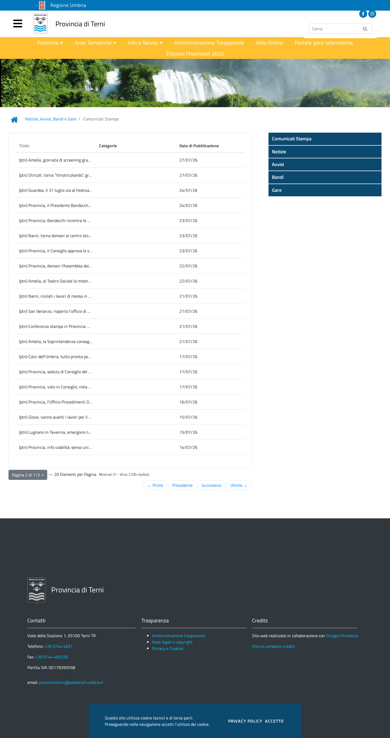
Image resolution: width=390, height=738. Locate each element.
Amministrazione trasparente (178, 635)
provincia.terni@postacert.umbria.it (71, 682)
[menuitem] (50, 42)
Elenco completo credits (273, 646)
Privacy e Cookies (167, 648)
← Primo (155, 485)
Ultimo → (239, 485)
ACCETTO (274, 721)
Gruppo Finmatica (342, 635)
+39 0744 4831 (58, 646)
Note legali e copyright (172, 642)
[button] (325, 139)
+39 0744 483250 (51, 657)
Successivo (211, 485)
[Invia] (365, 28)
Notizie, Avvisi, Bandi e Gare (50, 119)
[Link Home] (14, 120)
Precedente (182, 485)
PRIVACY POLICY (245, 721)
